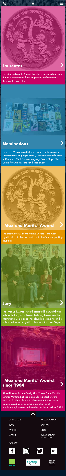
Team (11, 424)
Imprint (12, 435)
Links (43, 430)
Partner (12, 430)
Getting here (15, 419)
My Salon (13, 442)
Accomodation (48, 419)
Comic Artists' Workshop (48, 436)
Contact (45, 424)
